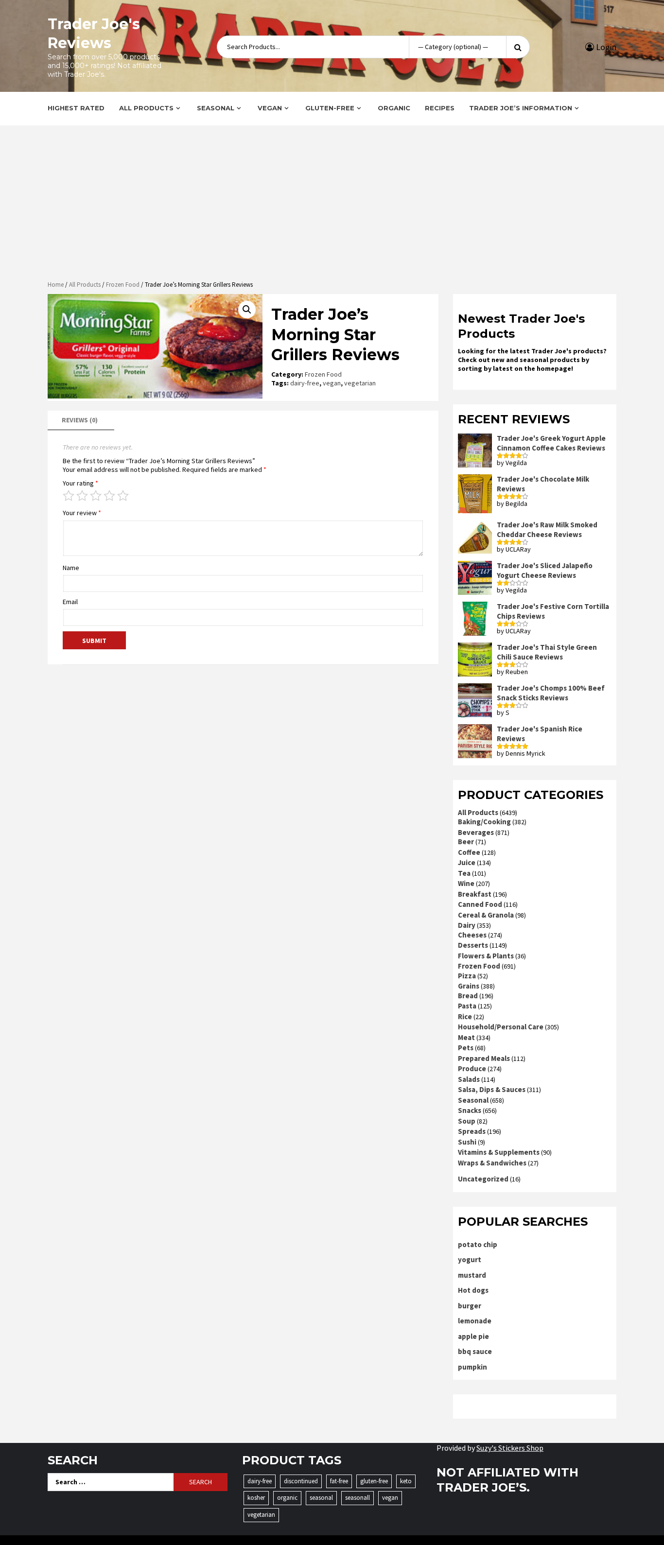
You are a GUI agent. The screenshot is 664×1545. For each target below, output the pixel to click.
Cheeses (472, 934)
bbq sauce (475, 1351)
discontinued (301, 1481)
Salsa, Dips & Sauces (491, 1089)
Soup (466, 1121)
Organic (394, 108)
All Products (146, 108)
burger (469, 1305)
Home (56, 284)
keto (406, 1481)
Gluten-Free (329, 108)
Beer (466, 841)
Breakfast (474, 894)
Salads (469, 1079)
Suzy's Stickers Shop (509, 1448)
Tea (464, 873)
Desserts (473, 945)
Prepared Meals (484, 1058)
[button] (247, 309)
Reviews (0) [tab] (80, 420)
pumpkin (472, 1366)
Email (70, 601)
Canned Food (480, 904)
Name (71, 567)
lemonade (474, 1320)
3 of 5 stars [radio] (96, 496)
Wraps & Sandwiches (492, 1162)
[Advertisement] (332, 204)
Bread (468, 995)
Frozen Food (123, 284)
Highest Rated (76, 108)
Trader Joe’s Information (520, 108)
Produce (472, 1068)
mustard (472, 1275)
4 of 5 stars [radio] (109, 496)
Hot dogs (473, 1290)
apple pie (473, 1336)
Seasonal (215, 108)
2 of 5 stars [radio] (82, 496)
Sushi (467, 1141)
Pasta (467, 1005)
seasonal (321, 1497)
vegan (332, 383)
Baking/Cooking (484, 821)
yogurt (469, 1259)
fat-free (339, 1481)
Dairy (466, 925)
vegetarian (360, 383)
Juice (466, 862)
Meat (466, 1037)
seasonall (357, 1497)
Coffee (469, 852)
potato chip (477, 1244)
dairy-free (304, 383)
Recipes (439, 108)
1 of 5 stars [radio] (68, 496)
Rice (465, 1016)
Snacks (469, 1110)
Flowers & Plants (486, 955)
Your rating (80, 483)
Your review (82, 512)
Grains (468, 985)
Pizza (467, 975)
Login (605, 46)
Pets (465, 1047)
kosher (256, 1497)
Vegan (270, 108)
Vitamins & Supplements (499, 1152)
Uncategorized (483, 1178)
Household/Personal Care (500, 1026)
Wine (466, 883)
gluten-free (374, 1481)
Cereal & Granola (486, 915)
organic (287, 1497)
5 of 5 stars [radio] (123, 496)
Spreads (472, 1131)
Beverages (476, 832)
